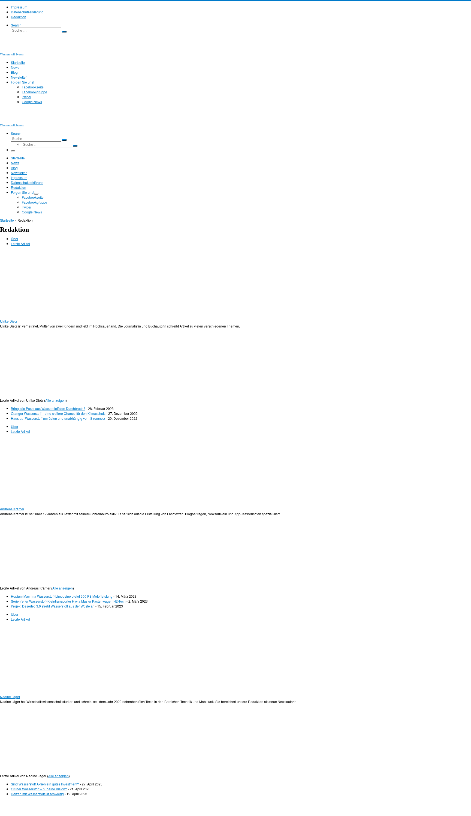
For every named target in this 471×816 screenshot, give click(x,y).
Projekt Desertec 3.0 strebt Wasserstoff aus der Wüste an (53, 606)
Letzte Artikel (20, 243)
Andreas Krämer (12, 509)
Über (14, 238)
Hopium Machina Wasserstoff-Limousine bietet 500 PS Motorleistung (62, 596)
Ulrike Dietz (8, 321)
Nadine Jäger (10, 696)
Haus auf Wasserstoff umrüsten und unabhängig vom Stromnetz (58, 418)
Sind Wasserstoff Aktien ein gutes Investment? (45, 784)
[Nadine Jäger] (34, 691)
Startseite (7, 220)
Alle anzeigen (55, 400)
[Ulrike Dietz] (34, 316)
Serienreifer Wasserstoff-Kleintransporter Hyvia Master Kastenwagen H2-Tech (68, 601)
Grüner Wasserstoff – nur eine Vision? (39, 789)
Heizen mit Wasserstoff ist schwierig (37, 793)
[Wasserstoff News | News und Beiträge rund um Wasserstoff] (7, 49)
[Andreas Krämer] (34, 504)
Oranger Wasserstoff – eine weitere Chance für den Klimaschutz (58, 413)
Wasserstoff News (25, 806)
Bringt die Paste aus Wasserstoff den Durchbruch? (48, 408)
